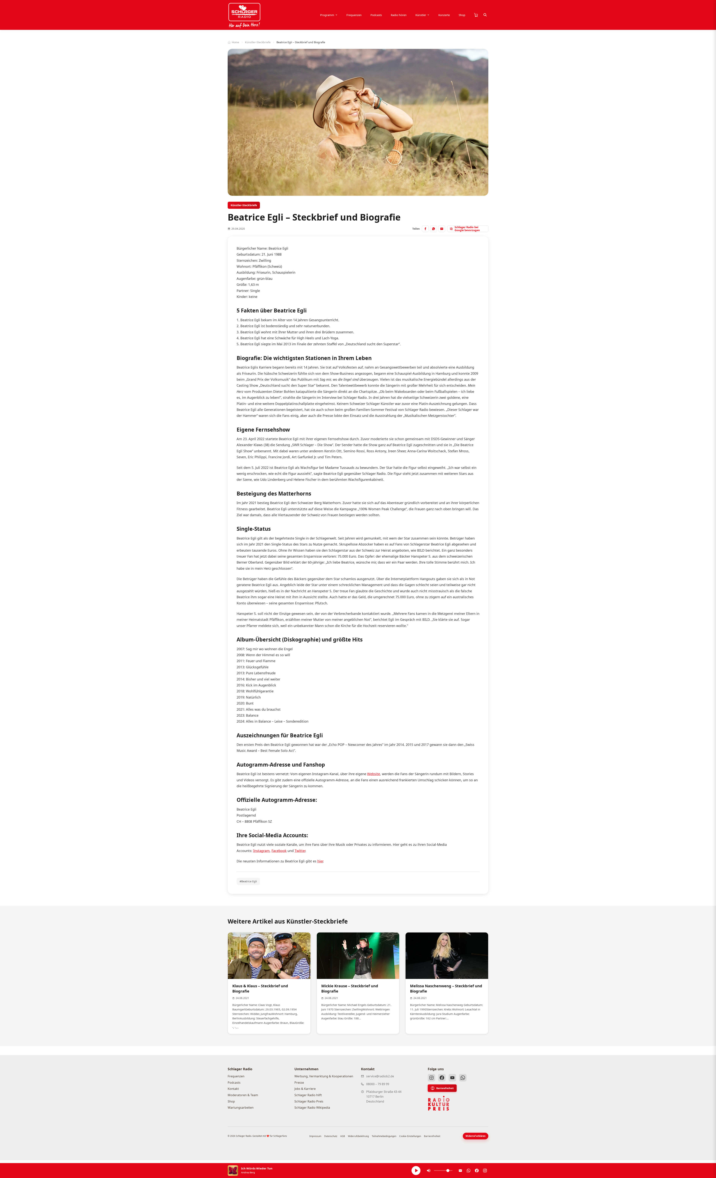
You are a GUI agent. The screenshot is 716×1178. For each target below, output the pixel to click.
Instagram (261, 850)
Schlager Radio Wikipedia (312, 1107)
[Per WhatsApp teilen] (433, 228)
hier (320, 861)
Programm (327, 15)
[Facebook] (442, 1077)
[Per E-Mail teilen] (441, 228)
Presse (299, 1083)
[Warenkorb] (476, 15)
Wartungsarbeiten (241, 1107)
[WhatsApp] (463, 1077)
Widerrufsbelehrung (358, 1136)
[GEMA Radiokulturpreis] (439, 1103)
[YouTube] (452, 1077)
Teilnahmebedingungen (384, 1136)
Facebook (279, 850)
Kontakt (233, 1089)
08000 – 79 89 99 (377, 1084)
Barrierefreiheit (445, 1088)
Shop (462, 15)
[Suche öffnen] (485, 15)
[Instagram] (431, 1077)
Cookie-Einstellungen (410, 1136)
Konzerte (444, 15)
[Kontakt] (460, 1170)
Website (373, 774)
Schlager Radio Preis (308, 1101)
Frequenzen (354, 15)
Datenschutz (330, 1136)
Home (235, 42)
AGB (342, 1136)
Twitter (300, 850)
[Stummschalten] (428, 1170)
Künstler (420, 15)
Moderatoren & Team (243, 1095)
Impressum (315, 1136)
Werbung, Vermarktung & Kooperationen (323, 1076)
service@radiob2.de (380, 1076)
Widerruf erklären (476, 1136)
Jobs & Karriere (305, 1089)
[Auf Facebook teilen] (425, 228)
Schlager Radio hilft (308, 1095)
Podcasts (376, 15)
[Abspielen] (416, 1170)
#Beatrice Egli (248, 881)
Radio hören (398, 15)
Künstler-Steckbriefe (258, 42)
